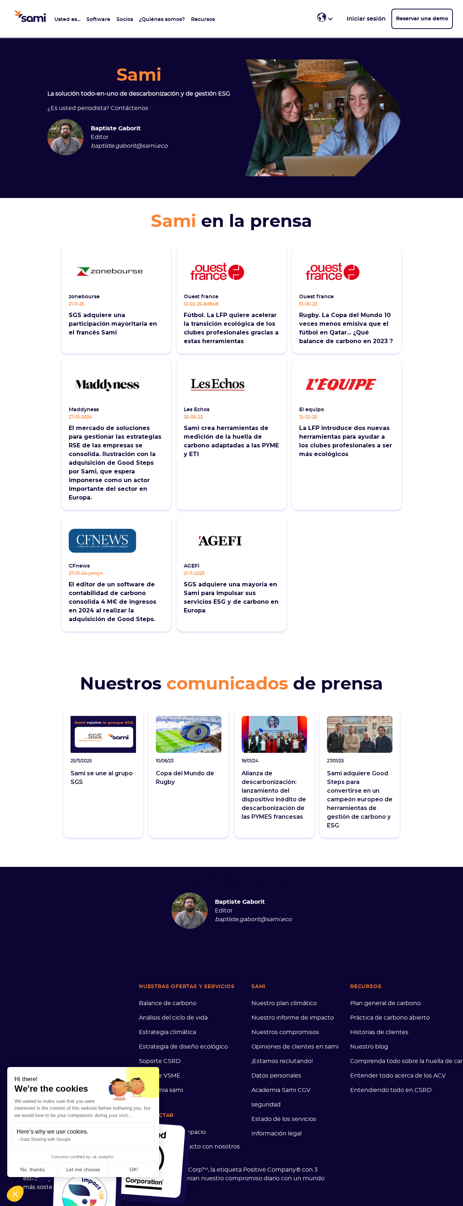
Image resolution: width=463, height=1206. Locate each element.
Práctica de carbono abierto (390, 1018)
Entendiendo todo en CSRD (391, 1090)
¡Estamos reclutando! (282, 1061)
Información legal (276, 1134)
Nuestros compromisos (285, 1032)
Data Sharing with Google (45, 1139)
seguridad (266, 1105)
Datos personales (276, 1076)
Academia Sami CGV (280, 1090)
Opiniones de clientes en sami (295, 1047)
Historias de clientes (379, 1032)
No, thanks (32, 1169)
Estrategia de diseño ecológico (183, 1047)
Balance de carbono (167, 1003)
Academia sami (161, 1090)
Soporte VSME (159, 1076)
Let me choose (83, 1169)
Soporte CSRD (159, 1061)
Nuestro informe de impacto (292, 1018)
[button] (67, 19)
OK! (133, 1169)
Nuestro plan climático (284, 1003)
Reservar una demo (422, 18)
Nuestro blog (369, 1047)
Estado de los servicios (283, 1119)
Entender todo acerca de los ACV (398, 1076)
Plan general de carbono (385, 1003)
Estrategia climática (167, 1032)
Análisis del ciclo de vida (173, 1018)
